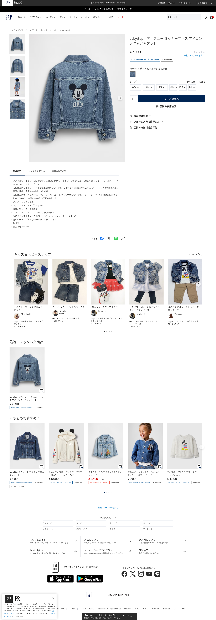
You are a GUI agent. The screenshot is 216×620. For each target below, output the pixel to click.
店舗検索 (161, 3)
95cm (162, 87)
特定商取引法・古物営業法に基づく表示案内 (114, 609)
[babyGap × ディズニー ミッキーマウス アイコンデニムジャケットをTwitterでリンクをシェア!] (109, 238)
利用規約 (72, 609)
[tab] (167, 116)
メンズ (79, 523)
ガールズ (113, 523)
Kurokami (102, 311)
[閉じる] (53, 598)
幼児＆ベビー (23, 30)
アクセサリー (148, 529)
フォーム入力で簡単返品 (147, 121)
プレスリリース (179, 609)
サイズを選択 (172, 98)
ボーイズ (146, 523)
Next (120, 98)
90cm (148, 87)
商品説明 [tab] (17, 171)
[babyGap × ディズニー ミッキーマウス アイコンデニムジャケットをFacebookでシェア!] (102, 238)
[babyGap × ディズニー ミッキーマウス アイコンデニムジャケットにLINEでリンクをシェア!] (116, 238)
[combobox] (184, 17)
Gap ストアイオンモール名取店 (65, 319)
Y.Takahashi (26, 314)
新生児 (112, 529)
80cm (135, 87)
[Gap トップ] (7, 17)
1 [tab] (104, 492)
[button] (205, 3)
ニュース (171, 3)
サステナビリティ (141, 609)
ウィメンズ (47, 523)
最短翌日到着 (141, 115)
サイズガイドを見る (196, 82)
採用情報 (166, 609)
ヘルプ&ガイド (185, 3)
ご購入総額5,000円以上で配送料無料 (154, 543)
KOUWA (62, 311)
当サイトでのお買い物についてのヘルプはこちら (49, 543)
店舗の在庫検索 (168, 106)
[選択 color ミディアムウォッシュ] (132, 74)
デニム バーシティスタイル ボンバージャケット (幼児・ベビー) (144, 473)
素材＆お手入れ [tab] (59, 171)
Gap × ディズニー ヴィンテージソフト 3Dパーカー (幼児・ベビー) (65, 473)
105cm (182, 87)
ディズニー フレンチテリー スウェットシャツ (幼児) (184, 473)
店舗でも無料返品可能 (145, 127)
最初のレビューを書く (194, 55)
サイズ (133, 81)
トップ (12, 30)
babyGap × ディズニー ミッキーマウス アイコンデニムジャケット (26, 398)
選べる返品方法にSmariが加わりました (108, 3)
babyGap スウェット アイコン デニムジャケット (27, 473)
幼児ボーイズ (81, 529)
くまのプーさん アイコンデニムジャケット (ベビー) (105, 473)
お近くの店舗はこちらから (149, 553)
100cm (173, 87)
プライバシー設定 (87, 609)
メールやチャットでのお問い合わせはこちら (47, 553)
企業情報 (155, 609)
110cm (192, 87)
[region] (29, 606)
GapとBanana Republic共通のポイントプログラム (104, 553)
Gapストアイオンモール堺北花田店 (183, 321)
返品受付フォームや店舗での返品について (101, 543)
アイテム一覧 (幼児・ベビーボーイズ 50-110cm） (51, 30)
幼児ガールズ (48, 529)
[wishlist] (205, 17)
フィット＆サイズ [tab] (36, 171)
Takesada (179, 314)
